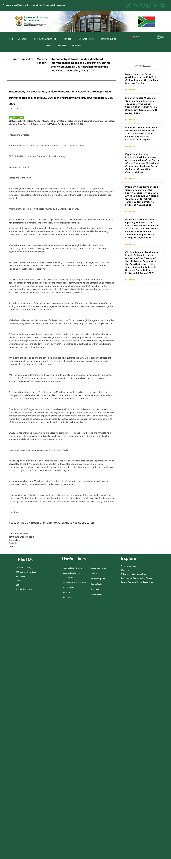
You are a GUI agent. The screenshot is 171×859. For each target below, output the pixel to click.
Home (10, 39)
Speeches (27, 59)
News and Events (108, 39)
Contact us (76, 45)
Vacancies (61, 45)
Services (67, 39)
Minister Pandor (42, 60)
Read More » (130, 90)
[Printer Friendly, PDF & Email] (16, 117)
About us (22, 39)
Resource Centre (86, 39)
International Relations (45, 39)
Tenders (48, 45)
